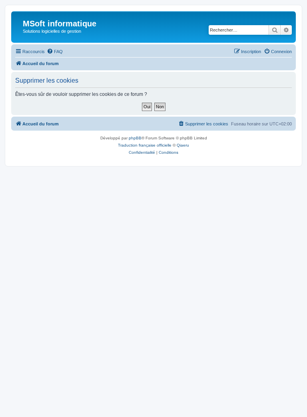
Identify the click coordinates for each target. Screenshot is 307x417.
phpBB (135, 138)
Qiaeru (183, 145)
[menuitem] (55, 51)
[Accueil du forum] (18, 26)
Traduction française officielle (144, 145)
